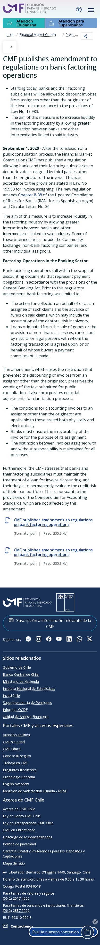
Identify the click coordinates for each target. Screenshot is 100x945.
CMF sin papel (14, 741)
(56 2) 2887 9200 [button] (16, 910)
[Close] (95, 921)
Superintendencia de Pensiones (27, 702)
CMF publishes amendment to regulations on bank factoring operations (53, 522)
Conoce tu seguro (17, 756)
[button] (10, 47)
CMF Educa (12, 748)
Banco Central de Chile (21, 674)
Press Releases (77, 34)
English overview (16, 784)
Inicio (11, 34)
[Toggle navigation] (91, 10)
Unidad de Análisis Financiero (26, 716)
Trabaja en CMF (15, 763)
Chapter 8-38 (30, 195)
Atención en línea (16, 734)
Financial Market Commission (42, 34)
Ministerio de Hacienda (21, 681)
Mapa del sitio (14, 863)
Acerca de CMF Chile (19, 809)
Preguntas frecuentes (20, 770)
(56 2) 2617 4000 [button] (16, 898)
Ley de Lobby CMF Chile (22, 816)
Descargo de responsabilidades (27, 837)
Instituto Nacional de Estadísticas (29, 688)
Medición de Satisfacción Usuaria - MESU (35, 791)
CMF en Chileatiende (19, 830)
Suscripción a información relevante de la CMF (53, 623)
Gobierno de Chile (17, 667)
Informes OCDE (15, 709)
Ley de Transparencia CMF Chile (28, 823)
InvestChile (11, 695)
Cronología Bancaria (19, 777)
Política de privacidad (19, 844)
